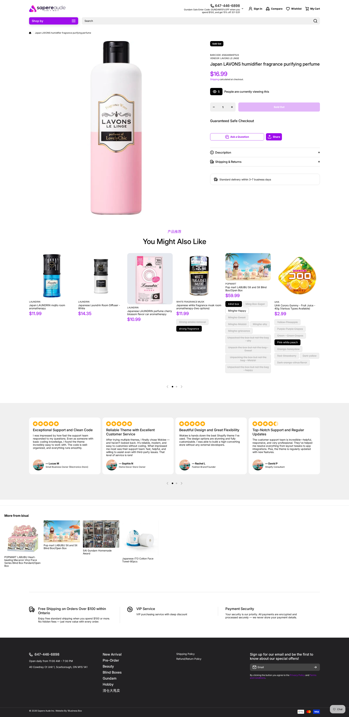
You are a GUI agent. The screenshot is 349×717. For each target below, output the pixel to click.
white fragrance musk (190, 301)
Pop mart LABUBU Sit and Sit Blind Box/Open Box (246, 289)
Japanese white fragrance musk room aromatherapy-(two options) (198, 307)
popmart (230, 283)
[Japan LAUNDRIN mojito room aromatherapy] (52, 276)
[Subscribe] (315, 667)
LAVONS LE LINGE (229, 58)
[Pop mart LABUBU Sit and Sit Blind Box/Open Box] (248, 267)
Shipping (214, 79)
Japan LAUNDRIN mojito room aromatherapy (47, 307)
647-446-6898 (227, 6)
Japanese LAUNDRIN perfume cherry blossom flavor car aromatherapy (149, 312)
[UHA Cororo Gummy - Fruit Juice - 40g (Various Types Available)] (297, 276)
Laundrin (34, 301)
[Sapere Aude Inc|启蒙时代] (47, 8)
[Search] (315, 21)
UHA (276, 302)
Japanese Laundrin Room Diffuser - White (99, 307)
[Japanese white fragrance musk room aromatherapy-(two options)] (199, 276)
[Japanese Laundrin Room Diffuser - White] (101, 276)
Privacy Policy (297, 675)
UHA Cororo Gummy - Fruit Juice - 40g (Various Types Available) (294, 307)
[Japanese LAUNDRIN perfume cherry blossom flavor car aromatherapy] (150, 278)
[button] (293, 136)
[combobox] (201, 21)
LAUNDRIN (133, 307)
